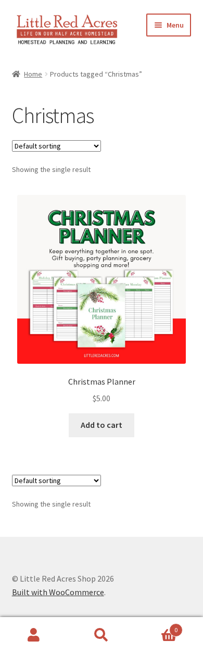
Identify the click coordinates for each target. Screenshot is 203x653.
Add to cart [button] (101, 425)
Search (101, 635)
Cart (156, 626)
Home (33, 74)
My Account (34, 635)
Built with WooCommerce (58, 592)
